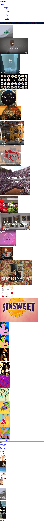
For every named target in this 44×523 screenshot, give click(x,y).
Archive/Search (4, 5)
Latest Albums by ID (3, 448)
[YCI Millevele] (12, 144)
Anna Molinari (7, 14)
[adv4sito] (5, 426)
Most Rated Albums (3, 449)
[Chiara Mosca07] (3, 460)
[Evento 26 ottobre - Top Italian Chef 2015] (6, 297)
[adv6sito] (4, 400)
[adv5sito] (5, 413)
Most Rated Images (3, 444)
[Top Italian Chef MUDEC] (3, 512)
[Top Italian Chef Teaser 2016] (10, 73)
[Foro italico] (15, 195)
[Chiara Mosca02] (3, 485)
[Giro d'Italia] (8, 246)
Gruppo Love (7, 19)
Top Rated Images (2, 445)
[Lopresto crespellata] (10, 165)
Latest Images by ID (3, 443)
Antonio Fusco (8, 15)
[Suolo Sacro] (16, 284)
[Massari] (14, 53)
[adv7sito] (5, 387)
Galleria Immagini (6, 7)
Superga (7, 10)
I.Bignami (7, 17)
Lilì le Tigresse (7, 18)
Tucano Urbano (8, 11)
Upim (6, 12)
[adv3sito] (5, 439)
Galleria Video (6, 6)
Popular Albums (2, 447)
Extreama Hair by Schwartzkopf (10, 13)
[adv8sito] (5, 374)
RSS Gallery (2, 451)
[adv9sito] (4, 361)
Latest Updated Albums (3, 450)
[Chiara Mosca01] (3, 472)
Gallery (3, 4)
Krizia (6, 8)
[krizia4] (3, 466)
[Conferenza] (6, 259)
